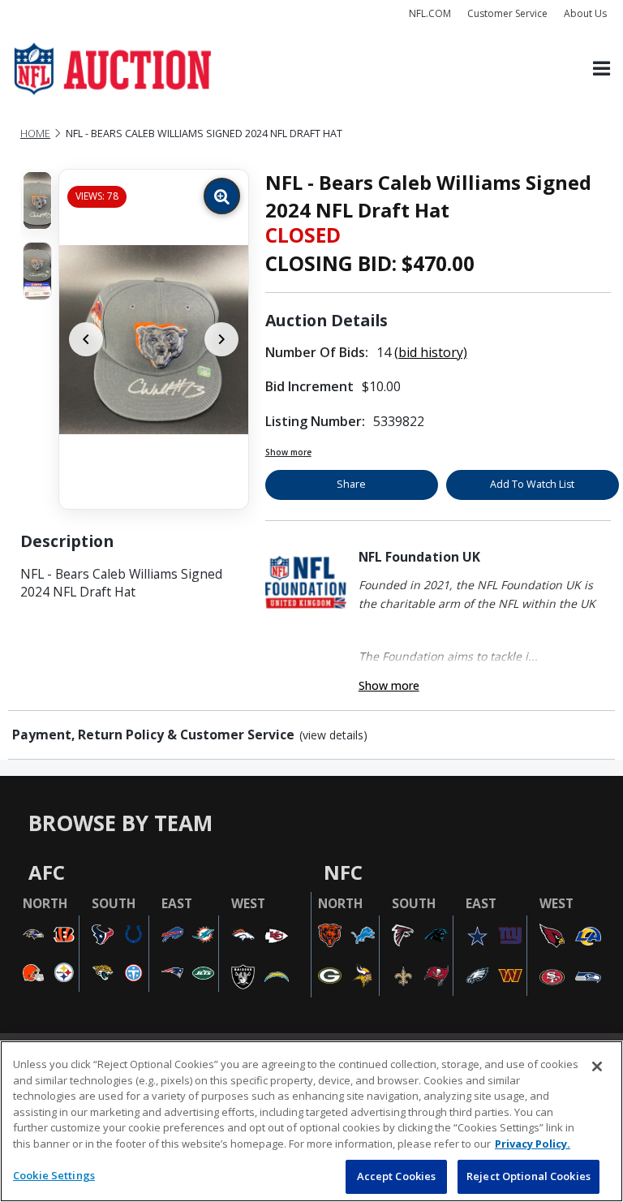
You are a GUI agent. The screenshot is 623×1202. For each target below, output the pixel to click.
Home (35, 133)
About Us (585, 13)
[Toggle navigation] (601, 69)
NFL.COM (430, 13)
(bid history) (430, 352)
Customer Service (507, 13)
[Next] (221, 339)
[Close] (597, 1066)
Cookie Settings (54, 1175)
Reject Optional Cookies (528, 1176)
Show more (288, 452)
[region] (311, 1121)
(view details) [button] (333, 735)
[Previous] (86, 339)
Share (351, 484)
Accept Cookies (396, 1176)
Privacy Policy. (532, 1143)
